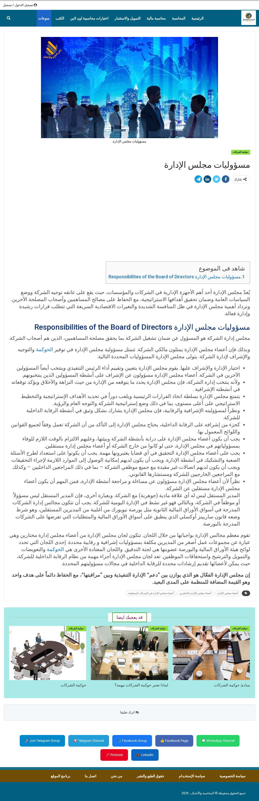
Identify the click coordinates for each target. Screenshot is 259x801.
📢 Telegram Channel (88, 741)
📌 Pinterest (114, 755)
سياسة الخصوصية (233, 776)
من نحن (116, 776)
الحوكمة (44, 349)
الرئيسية (197, 18)
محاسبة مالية (156, 18)
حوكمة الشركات (240, 152)
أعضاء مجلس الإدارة (227, 593)
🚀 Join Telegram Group (42, 741)
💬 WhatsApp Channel (218, 741)
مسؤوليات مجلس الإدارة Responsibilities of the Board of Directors (175, 276)
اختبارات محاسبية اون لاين (89, 18)
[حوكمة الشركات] (47, 653)
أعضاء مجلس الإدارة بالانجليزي (195, 593)
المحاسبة (178, 18)
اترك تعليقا (128, 712)
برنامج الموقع (60, 776)
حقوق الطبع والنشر (150, 776)
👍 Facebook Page (174, 741)
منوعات (44, 18)
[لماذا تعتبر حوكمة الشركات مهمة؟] (129, 653)
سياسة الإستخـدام (192, 776)
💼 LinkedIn (145, 755)
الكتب (60, 18)
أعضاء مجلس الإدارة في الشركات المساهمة (151, 593)
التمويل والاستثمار (128, 18)
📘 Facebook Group (132, 741)
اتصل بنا (90, 776)
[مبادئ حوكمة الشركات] (211, 653)
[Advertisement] (129, 222)
